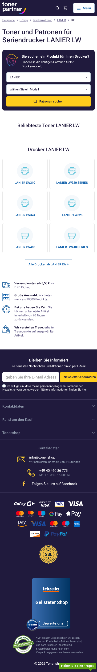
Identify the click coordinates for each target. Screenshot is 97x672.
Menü (87, 8)
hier (84, 389)
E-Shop (24, 20)
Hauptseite (8, 20)
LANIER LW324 (25, 215)
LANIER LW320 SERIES (72, 182)
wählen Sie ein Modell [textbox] (24, 89)
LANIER (61, 20)
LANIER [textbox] (15, 77)
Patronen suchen (51, 101)
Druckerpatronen (42, 20)
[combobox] (48, 77)
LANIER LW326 (72, 215)
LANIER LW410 (25, 247)
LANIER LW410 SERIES (72, 247)
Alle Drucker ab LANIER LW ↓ (48, 264)
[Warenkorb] (65, 8)
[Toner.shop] (14, 8)
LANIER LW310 (25, 182)
